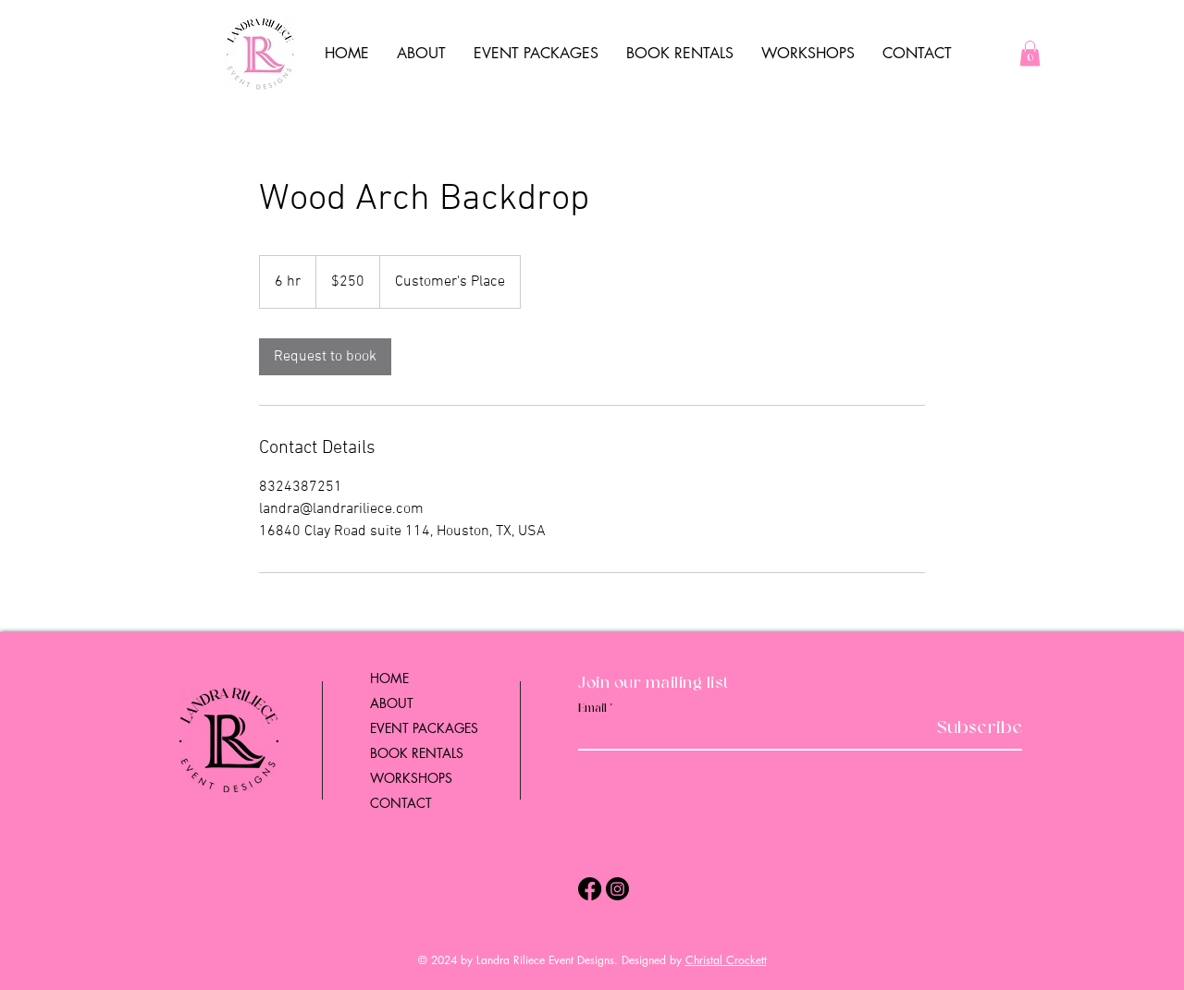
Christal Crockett (726, 960)
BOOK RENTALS (416, 753)
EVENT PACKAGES (424, 728)
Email (592, 709)
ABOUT (391, 703)
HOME (389, 678)
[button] (1030, 53)
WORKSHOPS (411, 778)
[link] (325, 356)
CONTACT (401, 803)
